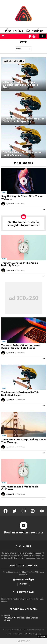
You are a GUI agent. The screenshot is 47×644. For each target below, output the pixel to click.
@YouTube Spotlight (23, 580)
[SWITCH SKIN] (29, 36)
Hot (27, 32)
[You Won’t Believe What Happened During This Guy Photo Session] (23, 330)
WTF (4, 192)
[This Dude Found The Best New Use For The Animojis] (23, 141)
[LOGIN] (33, 36)
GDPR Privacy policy (33, 634)
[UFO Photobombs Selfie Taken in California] (23, 471)
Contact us (18, 634)
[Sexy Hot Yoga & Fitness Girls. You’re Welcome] (23, 181)
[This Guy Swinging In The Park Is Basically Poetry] (23, 247)
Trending (37, 32)
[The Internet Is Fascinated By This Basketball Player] (23, 377)
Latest (7, 32)
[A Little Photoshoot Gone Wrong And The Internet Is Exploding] (23, 108)
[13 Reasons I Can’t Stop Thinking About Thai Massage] (23, 424)
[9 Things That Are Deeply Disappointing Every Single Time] (23, 74)
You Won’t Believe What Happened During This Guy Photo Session (20, 346)
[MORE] (44, 209)
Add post (42, 36)
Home (8, 634)
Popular (18, 32)
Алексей (7, 615)
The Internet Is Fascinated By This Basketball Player (20, 393)
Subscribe (23, 584)
